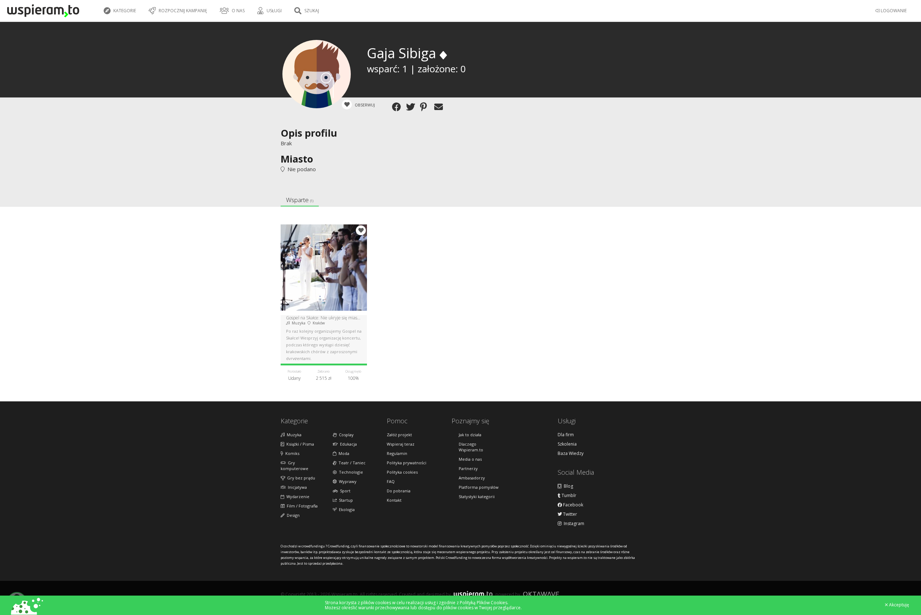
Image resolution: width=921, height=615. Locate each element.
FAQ (391, 481)
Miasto (297, 158)
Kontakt (394, 500)
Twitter (569, 514)
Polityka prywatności (406, 462)
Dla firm (566, 435)
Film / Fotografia (301, 506)
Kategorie (124, 11)
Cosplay (345, 434)
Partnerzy (468, 468)
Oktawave (541, 594)
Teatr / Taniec (351, 462)
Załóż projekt (399, 434)
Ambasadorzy (472, 477)
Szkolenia (567, 444)
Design (292, 515)
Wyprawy (347, 481)
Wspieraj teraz (400, 444)
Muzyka (293, 434)
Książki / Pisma (299, 444)
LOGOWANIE (893, 11)
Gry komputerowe (294, 465)
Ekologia (346, 509)
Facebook (572, 505)
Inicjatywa (296, 487)
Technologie (350, 472)
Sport (344, 490)
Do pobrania (398, 490)
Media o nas (470, 459)
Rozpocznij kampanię (182, 11)
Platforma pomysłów (479, 487)
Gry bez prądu (300, 477)
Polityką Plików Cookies (483, 603)
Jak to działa (470, 434)
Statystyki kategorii (477, 496)
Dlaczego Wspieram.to (471, 446)
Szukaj (311, 11)
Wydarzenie (296, 496)
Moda (342, 453)
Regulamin (397, 453)
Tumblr (568, 495)
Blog (567, 486)
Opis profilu (309, 133)
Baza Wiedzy (571, 453)
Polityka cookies (402, 472)
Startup (345, 500)
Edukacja (347, 444)
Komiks (291, 453)
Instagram (573, 524)
